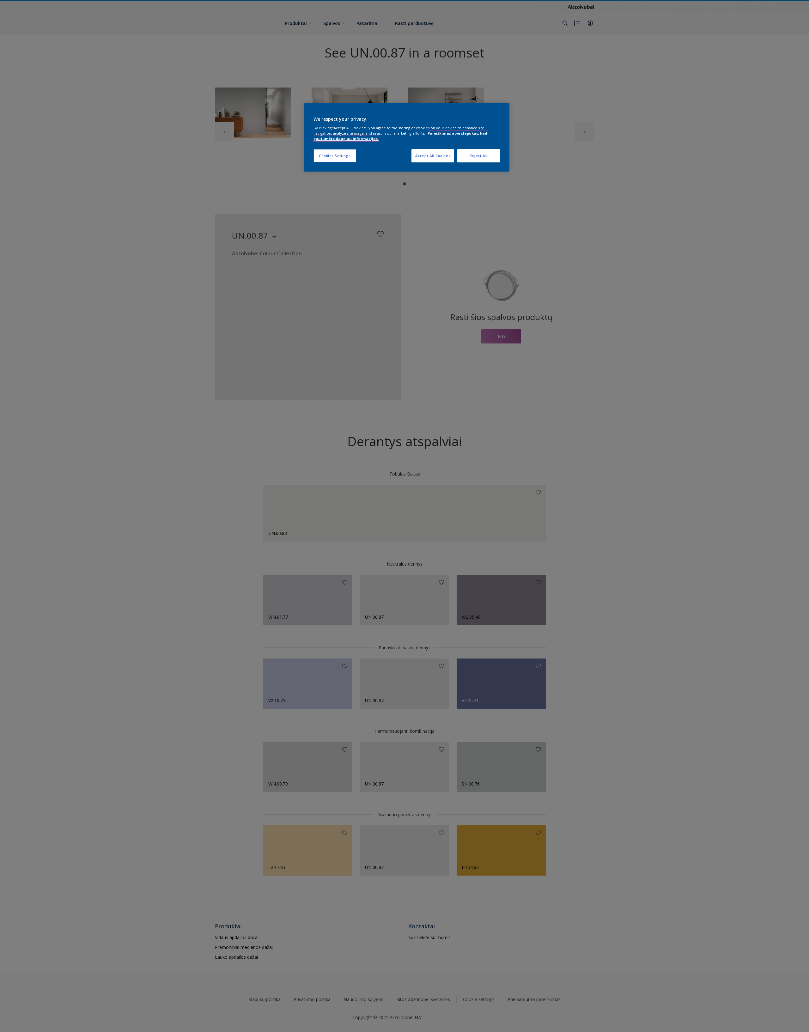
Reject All (479, 155)
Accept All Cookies (432, 155)
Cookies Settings (335, 155)
